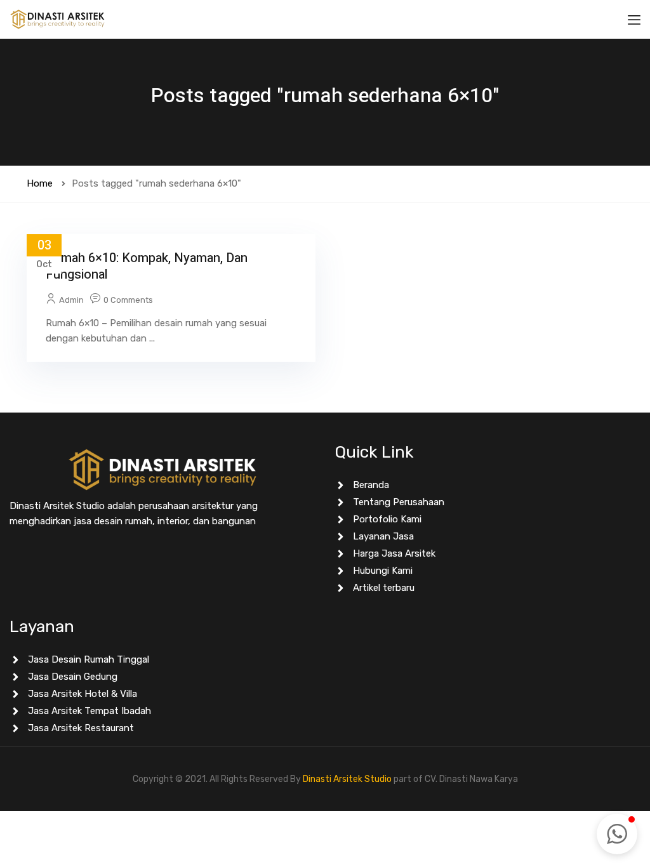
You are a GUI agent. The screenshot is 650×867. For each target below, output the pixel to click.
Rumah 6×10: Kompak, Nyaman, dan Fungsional (147, 266)
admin (71, 300)
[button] (617, 834)
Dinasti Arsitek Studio (347, 779)
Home (40, 183)
